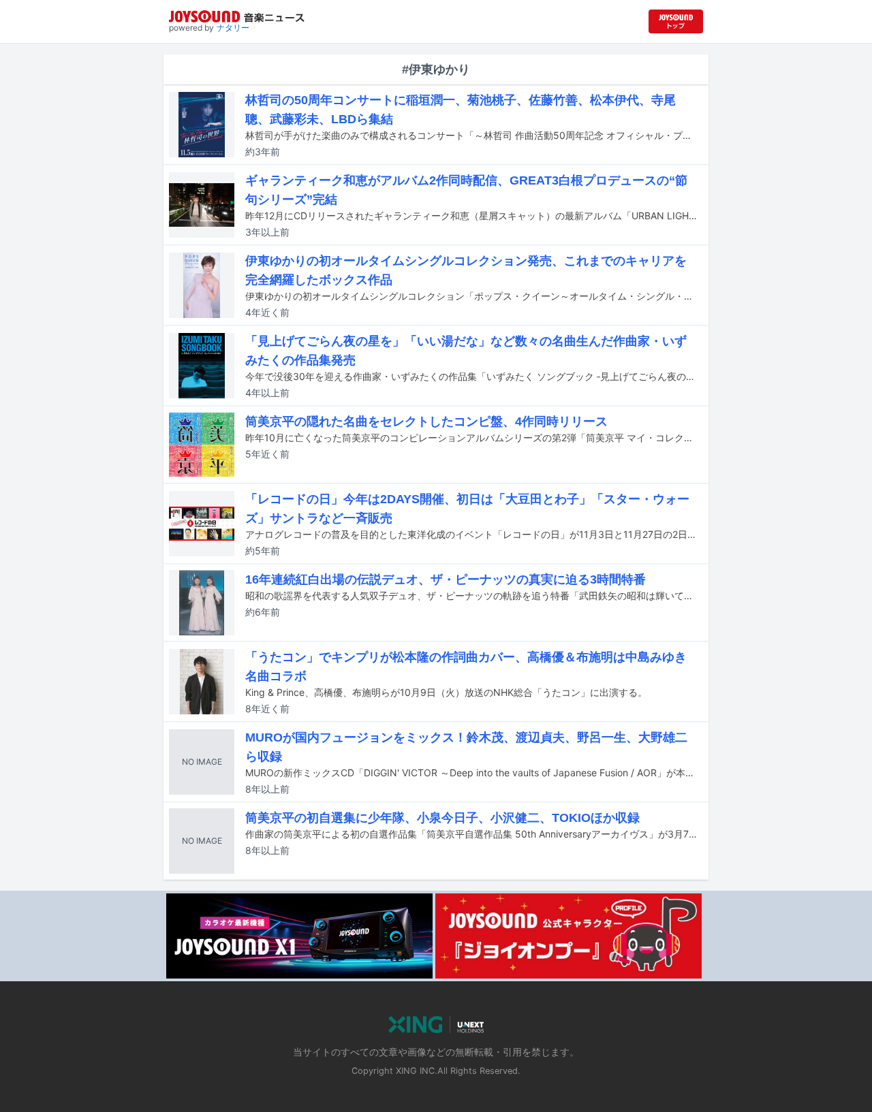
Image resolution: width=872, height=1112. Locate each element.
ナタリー (233, 27)
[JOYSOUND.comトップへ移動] (676, 21)
